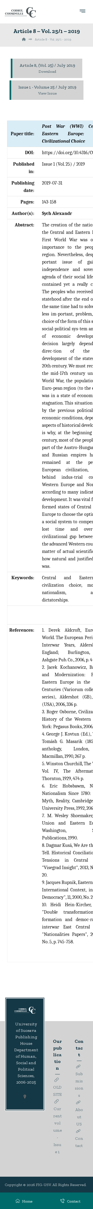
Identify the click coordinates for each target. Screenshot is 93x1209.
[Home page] (24, 39)
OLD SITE (57, 1091)
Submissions (79, 1084)
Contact (79, 1142)
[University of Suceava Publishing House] (20, 12)
